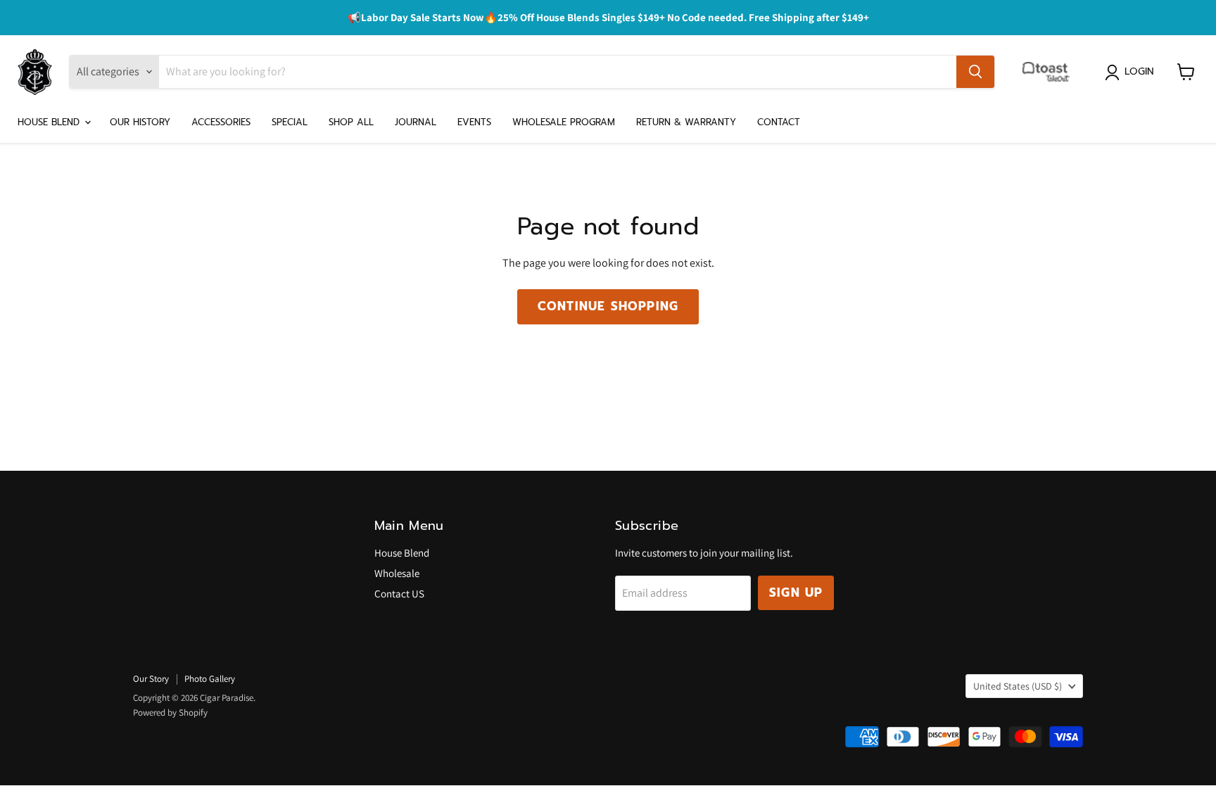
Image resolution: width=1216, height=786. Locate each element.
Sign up (796, 592)
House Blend (50, 122)
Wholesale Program (563, 122)
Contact (778, 122)
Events (474, 122)
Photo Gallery (209, 679)
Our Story (151, 679)
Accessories (221, 122)
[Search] (975, 72)
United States (1017, 686)
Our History (140, 122)
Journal (415, 122)
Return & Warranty (686, 122)
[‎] (1049, 72)
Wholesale (396, 573)
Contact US (399, 593)
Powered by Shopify (170, 712)
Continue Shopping (608, 306)
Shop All (351, 122)
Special (290, 122)
